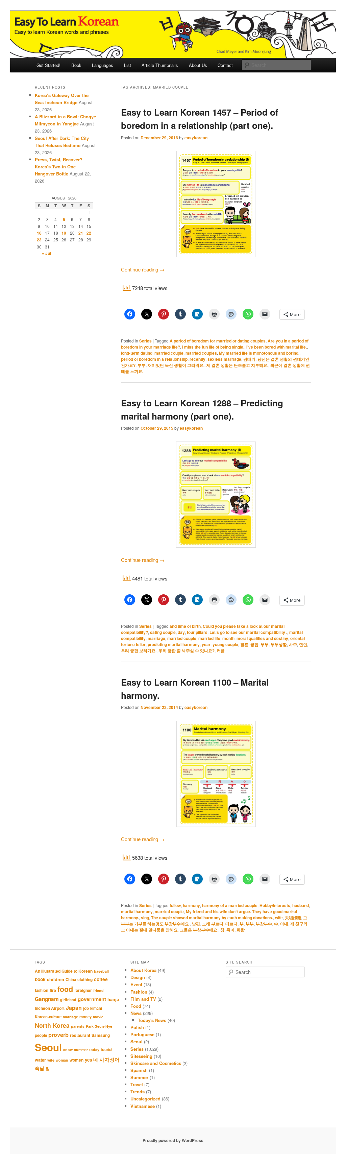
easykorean (195, 138)
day (181, 632)
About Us (198, 65)
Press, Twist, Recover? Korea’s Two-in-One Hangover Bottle (58, 166)
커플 (221, 650)
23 (39, 240)
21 (80, 233)
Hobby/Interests (275, 905)
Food (135, 1006)
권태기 (249, 359)
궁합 (254, 644)
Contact (225, 65)
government (92, 999)
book (40, 979)
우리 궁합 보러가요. (138, 650)
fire (53, 990)
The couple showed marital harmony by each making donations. (212, 917)
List (127, 65)
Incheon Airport (50, 1008)
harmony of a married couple (229, 905)
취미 (230, 930)
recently (197, 359)
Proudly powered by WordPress (173, 1140)
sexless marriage (224, 359)
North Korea (52, 1025)
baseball (101, 971)
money (85, 1017)
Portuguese (142, 1034)
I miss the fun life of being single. (213, 347)
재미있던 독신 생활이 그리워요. (176, 365)
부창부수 (264, 924)
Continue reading (143, 269)
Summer (139, 1077)
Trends (137, 1091)
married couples (201, 353)
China (71, 979)
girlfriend (68, 999)
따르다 (231, 924)
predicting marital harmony (174, 644)
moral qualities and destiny (262, 638)
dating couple (163, 632)
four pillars (197, 632)
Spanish (139, 1070)
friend (98, 990)
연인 (303, 644)
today (94, 1049)
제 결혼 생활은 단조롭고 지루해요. (237, 365)
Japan (74, 1008)
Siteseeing (141, 1056)
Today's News (152, 1020)
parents (77, 1026)
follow (175, 905)
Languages (102, 65)
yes (88, 1059)
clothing (85, 979)
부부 (142, 365)
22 (88, 233)
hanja (113, 999)
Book (76, 65)
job (86, 1008)
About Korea (143, 970)
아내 (284, 924)
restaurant (80, 1035)
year (206, 644)
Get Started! (48, 65)
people (41, 1035)
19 (63, 233)
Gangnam (47, 999)
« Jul (46, 253)
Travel (136, 1084)
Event (136, 984)
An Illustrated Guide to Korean (64, 971)
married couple (168, 353)
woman (62, 1060)
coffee (101, 979)
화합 (241, 930)
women (76, 1060)
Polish (137, 1027)
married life (209, 638)
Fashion (138, 992)
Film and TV (143, 999)
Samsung (101, 1035)
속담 (39, 1068)
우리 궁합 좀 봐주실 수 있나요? (186, 650)
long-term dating (136, 353)
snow (68, 1049)
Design (137, 977)
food (65, 989)
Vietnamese (142, 1106)
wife (279, 917)
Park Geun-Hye (99, 1026)
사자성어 (109, 1059)
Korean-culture (48, 1017)
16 (39, 233)
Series (145, 341)
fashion (41, 990)
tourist (107, 1049)
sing (145, 917)
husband (300, 905)
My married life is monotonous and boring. (259, 353)
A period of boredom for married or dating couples (218, 341)
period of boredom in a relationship (154, 359)
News (136, 1013)
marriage (156, 638)
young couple (225, 644)
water (40, 1060)
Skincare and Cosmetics (155, 1063)
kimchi (96, 1008)
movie (98, 1016)
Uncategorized (145, 1098)
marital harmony (137, 911)
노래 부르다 (212, 924)
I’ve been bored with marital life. (276, 347)
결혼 (244, 644)
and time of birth (185, 626)
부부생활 (279, 644)
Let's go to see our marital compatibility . (248, 632)
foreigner (83, 990)
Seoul (48, 1047)
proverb (58, 1035)
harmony (191, 905)
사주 (293, 644)
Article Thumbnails (160, 65)
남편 (196, 924)
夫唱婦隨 (293, 917)
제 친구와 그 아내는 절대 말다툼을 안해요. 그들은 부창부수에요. (214, 927)
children (55, 979)
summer (81, 1049)
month (228, 638)
